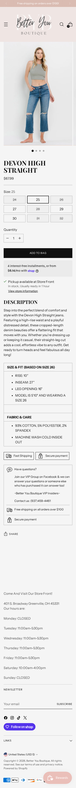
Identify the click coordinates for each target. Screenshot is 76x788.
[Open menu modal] (6, 24)
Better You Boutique (38, 760)
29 (61, 209)
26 (61, 200)
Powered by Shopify (16, 768)
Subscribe (64, 704)
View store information (23, 291)
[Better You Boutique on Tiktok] (19, 718)
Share (13, 534)
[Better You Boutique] (33, 24)
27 (14, 209)
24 (14, 200)
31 (38, 218)
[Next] (69, 3)
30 (15, 218)
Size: (9, 192)
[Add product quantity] (7, 238)
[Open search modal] (61, 24)
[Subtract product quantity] (19, 238)
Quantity (10, 230)
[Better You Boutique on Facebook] (6, 718)
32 (61, 218)
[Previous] (6, 3)
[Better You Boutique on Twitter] (25, 718)
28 (38, 209)
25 (38, 200)
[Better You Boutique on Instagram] (12, 718)
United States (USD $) (22, 754)
